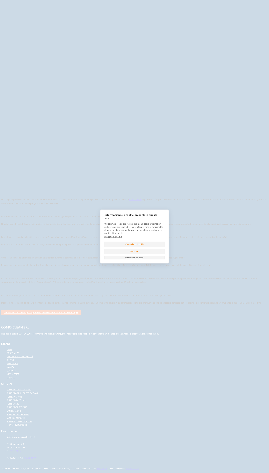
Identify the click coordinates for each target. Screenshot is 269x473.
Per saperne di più (113, 236)
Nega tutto (134, 251)
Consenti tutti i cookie (134, 244)
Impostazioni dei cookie (134, 258)
